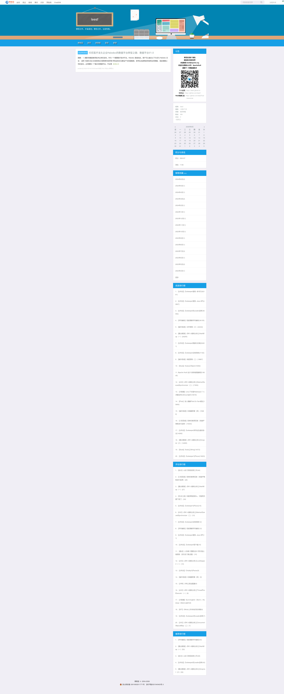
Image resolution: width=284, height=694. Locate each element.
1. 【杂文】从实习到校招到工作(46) (187, 470)
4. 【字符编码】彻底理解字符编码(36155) (189, 320)
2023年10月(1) (180, 231)
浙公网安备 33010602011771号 (133, 684)
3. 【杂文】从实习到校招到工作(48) (187, 656)
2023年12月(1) (180, 218)
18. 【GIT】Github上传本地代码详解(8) (189, 609)
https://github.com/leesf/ (193, 93)
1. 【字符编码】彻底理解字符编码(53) (188, 640)
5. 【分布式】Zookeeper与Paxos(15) (188, 506)
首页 (89, 43)
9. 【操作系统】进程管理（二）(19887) (189, 359)
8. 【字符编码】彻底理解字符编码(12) (188, 528)
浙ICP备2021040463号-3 (155, 684)
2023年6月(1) (180, 258)
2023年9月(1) (180, 238)
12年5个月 (183, 109)
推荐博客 (183, 112)
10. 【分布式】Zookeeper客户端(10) (188, 544)
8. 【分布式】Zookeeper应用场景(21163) (189, 353)
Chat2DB (57, 2)
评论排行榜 (180, 464)
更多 (176, 277)
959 (181, 114)
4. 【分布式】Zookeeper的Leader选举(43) (190, 662)
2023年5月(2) (180, 264)
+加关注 (178, 119)
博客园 (80, 43)
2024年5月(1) (180, 186)
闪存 (42, 2)
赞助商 (48, 2)
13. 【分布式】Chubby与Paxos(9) (187, 570)
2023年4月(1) (180, 271)
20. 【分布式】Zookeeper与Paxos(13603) (190, 456)
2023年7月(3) (180, 251)
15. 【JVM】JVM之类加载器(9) (186, 583)
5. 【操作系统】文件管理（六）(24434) (189, 327)
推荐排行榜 (180, 633)
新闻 (30, 2)
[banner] (8, 2)
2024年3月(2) (180, 199)
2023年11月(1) (180, 225)
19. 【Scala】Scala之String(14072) (187, 449)
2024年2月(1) (180, 205)
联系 (107, 43)
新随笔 (98, 43)
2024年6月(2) (180, 179)
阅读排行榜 (180, 285)
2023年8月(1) (180, 244)
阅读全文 (116, 64)
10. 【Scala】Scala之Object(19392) (188, 366)
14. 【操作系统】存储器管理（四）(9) (188, 577)
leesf (94, 19)
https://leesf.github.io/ (193, 90)
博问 (36, 2)
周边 (24, 2)
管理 (115, 43)
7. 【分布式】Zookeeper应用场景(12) (188, 522)
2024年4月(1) (180, 192)
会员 (18, 2)
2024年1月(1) (180, 212)
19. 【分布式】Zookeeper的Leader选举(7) (190, 616)
